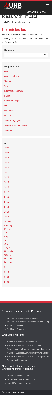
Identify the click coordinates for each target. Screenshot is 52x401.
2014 (6, 207)
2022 (6, 167)
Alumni (7, 71)
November (9, 259)
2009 (6, 277)
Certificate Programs (16, 329)
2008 (6, 282)
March (7, 229)
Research (8, 116)
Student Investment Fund (15, 125)
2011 (6, 267)
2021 (6, 172)
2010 (6, 272)
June (6, 240)
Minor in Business (15, 325)
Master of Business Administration (22, 342)
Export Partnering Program (19, 383)
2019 (6, 182)
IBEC (6, 106)
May (6, 236)
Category (8, 81)
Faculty (7, 96)
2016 (6, 197)
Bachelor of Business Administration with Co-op (28, 322)
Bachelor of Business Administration (23, 318)
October (7, 255)
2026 (6, 148)
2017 (6, 192)
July (6, 244)
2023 (6, 162)
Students (8, 130)
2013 (6, 212)
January (7, 222)
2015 (6, 202)
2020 (6, 177)
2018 (6, 187)
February (8, 225)
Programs (8, 111)
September (9, 251)
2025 (6, 153)
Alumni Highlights (12, 76)
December (9, 262)
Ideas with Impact (36, 12)
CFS (6, 86)
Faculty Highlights (12, 101)
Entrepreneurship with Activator (21, 379)
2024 (6, 157)
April (6, 233)
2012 (6, 217)
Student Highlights (12, 120)
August (7, 247)
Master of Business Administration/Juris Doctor (27, 353)
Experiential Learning (13, 91)
